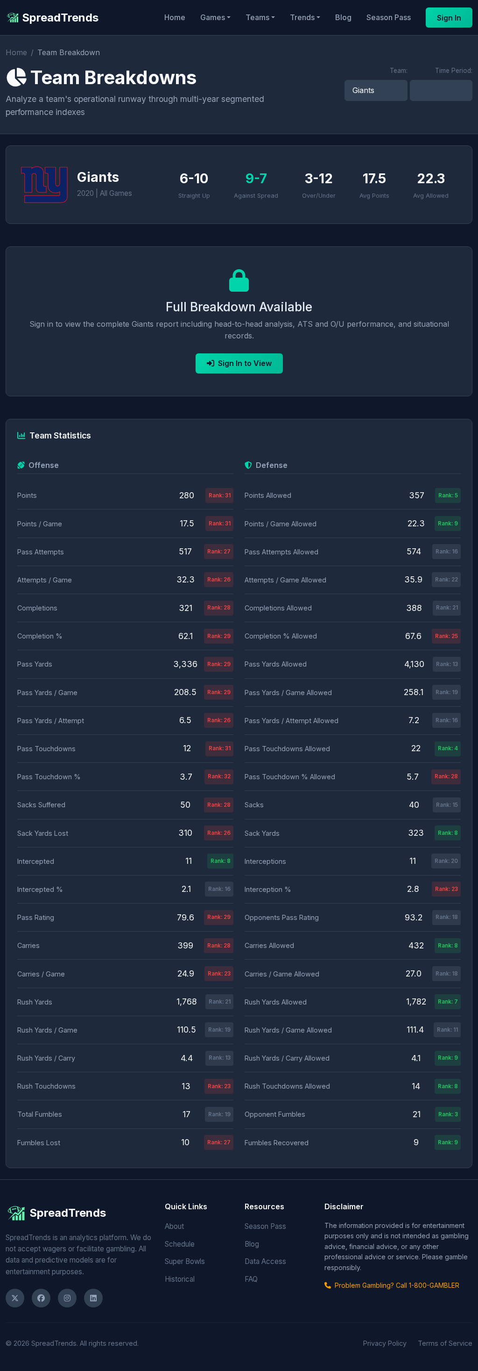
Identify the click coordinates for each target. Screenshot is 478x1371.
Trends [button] (302, 17)
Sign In (449, 17)
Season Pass (388, 17)
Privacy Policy (385, 1343)
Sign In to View (245, 363)
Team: (399, 70)
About (174, 1226)
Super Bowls (185, 1261)
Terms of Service (445, 1343)
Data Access (265, 1261)
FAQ (251, 1279)
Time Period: (453, 70)
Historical (180, 1279)
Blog (343, 17)
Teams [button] (257, 17)
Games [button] (212, 17)
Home (174, 17)
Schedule (180, 1244)
